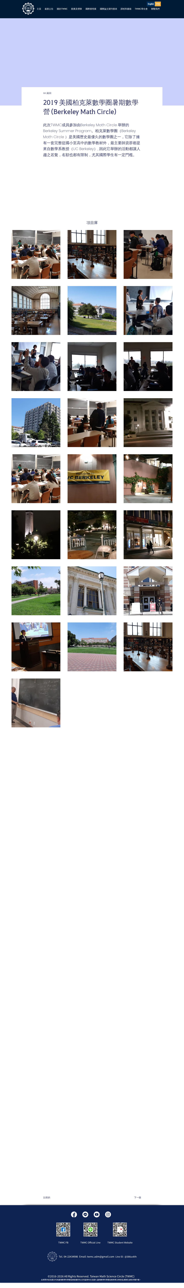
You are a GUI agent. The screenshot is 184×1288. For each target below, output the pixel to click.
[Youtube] (97, 1214)
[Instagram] (108, 1214)
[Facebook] (74, 1214)
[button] (49, 9)
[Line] (85, 1214)
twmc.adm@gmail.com (100, 1256)
